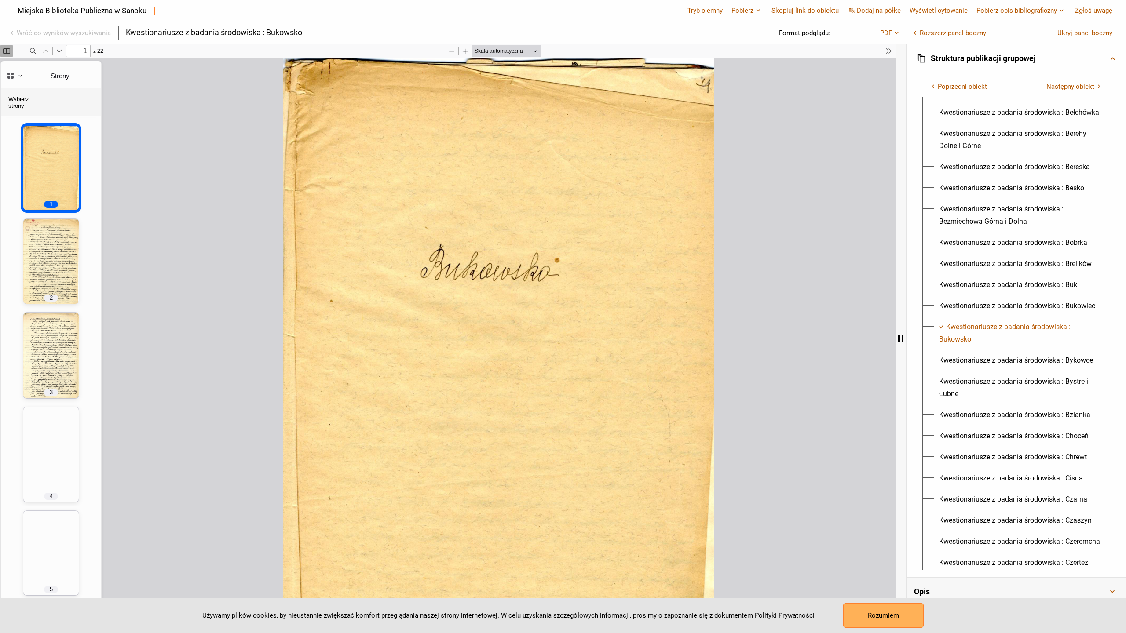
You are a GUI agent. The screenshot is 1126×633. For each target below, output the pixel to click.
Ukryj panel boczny (1084, 33)
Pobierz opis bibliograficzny (1016, 11)
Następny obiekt (1070, 87)
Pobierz (742, 11)
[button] (1016, 58)
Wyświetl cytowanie (939, 11)
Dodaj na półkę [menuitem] (879, 11)
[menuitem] (1019, 112)
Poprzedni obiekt (962, 87)
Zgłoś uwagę (1093, 11)
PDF (886, 33)
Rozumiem (883, 615)
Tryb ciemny (705, 11)
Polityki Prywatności (785, 615)
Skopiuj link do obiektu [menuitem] (805, 11)
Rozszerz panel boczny (953, 33)
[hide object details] (901, 338)
